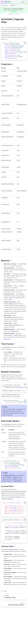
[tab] (10, 14)
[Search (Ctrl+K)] (23, 1)
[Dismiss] (26, 10)
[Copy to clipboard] (25, 43)
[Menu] (26, 2)
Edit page (5, 591)
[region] (14, 50)
